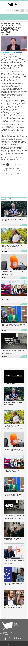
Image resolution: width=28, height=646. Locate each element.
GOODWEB (17, 644)
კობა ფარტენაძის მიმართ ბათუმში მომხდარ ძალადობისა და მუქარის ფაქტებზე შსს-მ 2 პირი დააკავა (13, 325)
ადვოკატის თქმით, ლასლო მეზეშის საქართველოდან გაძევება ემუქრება (13, 606)
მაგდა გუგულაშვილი (14, 164)
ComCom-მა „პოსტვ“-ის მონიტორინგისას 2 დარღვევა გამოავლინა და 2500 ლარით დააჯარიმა (14, 562)
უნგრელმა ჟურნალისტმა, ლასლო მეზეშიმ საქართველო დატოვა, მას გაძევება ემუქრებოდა (12, 539)
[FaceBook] (6, 52)
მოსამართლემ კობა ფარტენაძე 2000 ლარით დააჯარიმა (13, 220)
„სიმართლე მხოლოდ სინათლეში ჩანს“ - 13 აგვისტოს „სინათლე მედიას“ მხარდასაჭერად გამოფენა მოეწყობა (13, 352)
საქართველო (12, 34)
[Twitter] (12, 52)
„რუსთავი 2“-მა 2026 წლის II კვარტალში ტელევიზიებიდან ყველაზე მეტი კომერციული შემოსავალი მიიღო (13, 273)
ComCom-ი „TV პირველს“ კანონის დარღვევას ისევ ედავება (13, 299)
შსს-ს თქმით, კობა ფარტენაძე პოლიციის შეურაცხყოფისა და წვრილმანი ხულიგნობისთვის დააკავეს (12, 246)
